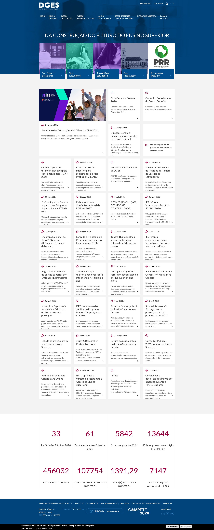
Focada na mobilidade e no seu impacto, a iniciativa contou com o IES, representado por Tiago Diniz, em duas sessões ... (158, 287)
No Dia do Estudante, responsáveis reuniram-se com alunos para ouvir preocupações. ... (124, 356)
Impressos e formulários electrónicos (55, 503)
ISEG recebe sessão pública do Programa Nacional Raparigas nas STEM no (89, 311)
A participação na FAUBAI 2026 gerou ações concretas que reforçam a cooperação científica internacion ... (54, 325)
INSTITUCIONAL (145, 3)
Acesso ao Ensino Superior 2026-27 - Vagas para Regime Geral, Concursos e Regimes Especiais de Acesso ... (88, 394)
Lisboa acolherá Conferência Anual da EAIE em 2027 (88, 205)
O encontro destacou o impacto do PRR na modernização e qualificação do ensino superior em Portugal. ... (54, 221)
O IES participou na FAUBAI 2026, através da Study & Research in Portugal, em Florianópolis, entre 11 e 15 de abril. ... (158, 219)
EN (173, 3)
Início (42, 16)
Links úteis (124, 503)
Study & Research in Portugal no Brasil (87, 342)
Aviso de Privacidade (44, 528)
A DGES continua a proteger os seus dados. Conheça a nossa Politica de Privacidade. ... (123, 179)
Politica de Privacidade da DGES (124, 169)
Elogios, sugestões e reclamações (146, 503)
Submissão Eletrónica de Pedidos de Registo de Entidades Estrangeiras (158, 172)
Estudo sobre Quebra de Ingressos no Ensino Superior (54, 343)
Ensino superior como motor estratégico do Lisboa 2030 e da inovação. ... (158, 323)
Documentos (92, 503)
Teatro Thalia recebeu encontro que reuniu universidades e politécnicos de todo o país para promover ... (158, 255)
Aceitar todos (186, 527)
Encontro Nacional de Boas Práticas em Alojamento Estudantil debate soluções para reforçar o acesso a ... (54, 255)
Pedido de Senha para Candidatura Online (53, 377)
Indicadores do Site (109, 503)
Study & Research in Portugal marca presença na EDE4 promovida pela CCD (156, 311)
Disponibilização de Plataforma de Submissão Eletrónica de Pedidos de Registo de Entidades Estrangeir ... (158, 186)
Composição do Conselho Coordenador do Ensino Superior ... (158, 109)
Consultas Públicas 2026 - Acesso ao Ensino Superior (159, 343)
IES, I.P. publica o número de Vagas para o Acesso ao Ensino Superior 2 (89, 380)
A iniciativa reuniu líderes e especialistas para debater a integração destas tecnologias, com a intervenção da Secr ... (123, 322)
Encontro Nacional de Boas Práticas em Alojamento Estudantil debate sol (53, 241)
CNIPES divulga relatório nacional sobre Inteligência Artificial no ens (89, 276)
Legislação (79, 503)
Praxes (114, 375)
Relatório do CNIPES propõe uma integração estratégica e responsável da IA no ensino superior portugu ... (88, 290)
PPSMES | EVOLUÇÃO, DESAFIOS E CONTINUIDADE (123, 205)
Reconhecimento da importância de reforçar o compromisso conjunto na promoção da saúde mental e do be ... (124, 255)
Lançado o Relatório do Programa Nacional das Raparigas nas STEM (89, 239)
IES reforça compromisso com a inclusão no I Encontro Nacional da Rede (157, 241)
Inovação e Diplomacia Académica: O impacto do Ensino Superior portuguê (53, 311)
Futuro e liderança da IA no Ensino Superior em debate (124, 309)
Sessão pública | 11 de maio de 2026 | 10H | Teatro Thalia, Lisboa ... (123, 216)
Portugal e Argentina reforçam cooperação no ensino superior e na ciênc (124, 276)
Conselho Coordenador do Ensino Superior (158, 100)
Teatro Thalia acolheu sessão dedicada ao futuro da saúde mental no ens (123, 241)
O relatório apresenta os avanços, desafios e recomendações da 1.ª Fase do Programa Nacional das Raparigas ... (88, 253)
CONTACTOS (158, 3)
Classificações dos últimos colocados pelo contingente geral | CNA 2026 (54, 172)
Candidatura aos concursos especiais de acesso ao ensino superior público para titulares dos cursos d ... (88, 186)
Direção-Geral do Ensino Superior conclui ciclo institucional (124, 135)
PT (171, 3)
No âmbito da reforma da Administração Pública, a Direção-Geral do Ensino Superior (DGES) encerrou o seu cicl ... (124, 149)
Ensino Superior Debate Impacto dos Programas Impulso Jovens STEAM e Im (54, 207)
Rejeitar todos (172, 527)
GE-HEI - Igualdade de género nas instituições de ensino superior (161, 147)
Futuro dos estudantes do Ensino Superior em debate (123, 343)
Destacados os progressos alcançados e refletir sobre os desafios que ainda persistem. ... (88, 323)
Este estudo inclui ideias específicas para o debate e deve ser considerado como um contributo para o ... (158, 394)
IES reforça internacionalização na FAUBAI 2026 (158, 205)
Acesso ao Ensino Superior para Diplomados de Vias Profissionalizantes (87, 172)
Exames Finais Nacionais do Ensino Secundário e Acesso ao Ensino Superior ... (123, 109)
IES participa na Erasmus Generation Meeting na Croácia (158, 274)
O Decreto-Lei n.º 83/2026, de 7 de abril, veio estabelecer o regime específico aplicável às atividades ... (54, 287)
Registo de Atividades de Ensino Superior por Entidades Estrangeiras (54, 274)
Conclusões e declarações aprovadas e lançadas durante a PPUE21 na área (159, 380)
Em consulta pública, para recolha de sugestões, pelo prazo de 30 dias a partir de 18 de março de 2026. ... (159, 356)
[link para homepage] (49, 6)
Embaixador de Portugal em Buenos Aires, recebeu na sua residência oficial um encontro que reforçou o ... (123, 290)
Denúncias (167, 503)
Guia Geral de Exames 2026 (123, 100)
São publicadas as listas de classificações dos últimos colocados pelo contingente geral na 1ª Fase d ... (52, 186)
